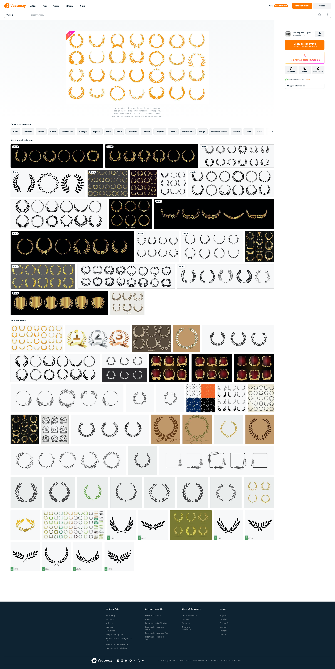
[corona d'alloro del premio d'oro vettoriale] (214, 214)
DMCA (148, 619)
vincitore (28, 131)
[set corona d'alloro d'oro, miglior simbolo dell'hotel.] (59, 303)
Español (223, 619)
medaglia (83, 131)
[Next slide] (270, 131)
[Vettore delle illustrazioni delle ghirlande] (191, 525)
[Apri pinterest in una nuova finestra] (131, 661)
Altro (222, 634)
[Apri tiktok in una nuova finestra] (135, 661)
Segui (319, 35)
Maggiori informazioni (296, 86)
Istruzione (110, 630)
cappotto (160, 131)
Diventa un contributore (187, 628)
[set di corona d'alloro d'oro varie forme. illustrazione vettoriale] (108, 183)
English (223, 615)
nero (108, 131)
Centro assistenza (189, 615)
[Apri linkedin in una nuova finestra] (126, 661)
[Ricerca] (319, 14)
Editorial (69, 6)
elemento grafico (219, 131)
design (202, 131)
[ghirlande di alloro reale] (127, 303)
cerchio (146, 131)
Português (224, 623)
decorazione (187, 131)
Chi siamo (186, 623)
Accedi (322, 5)
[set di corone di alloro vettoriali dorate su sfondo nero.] (151, 156)
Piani (271, 5)
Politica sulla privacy (214, 660)
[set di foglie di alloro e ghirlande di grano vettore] (225, 276)
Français (223, 630)
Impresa (109, 627)
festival (236, 131)
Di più (82, 6)
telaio (248, 131)
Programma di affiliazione (156, 623)
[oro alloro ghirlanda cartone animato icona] (25, 525)
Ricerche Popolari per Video (154, 638)
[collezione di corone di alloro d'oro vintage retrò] (143, 183)
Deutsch (223, 627)
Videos (56, 6)
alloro (15, 131)
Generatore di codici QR (116, 648)
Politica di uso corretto (233, 660)
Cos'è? (307, 80)
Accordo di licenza (153, 615)
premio (41, 131)
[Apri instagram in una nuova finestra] (122, 661)
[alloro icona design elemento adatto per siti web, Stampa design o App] (212, 246)
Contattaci (186, 619)
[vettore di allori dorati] (57, 156)
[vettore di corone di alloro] (126, 276)
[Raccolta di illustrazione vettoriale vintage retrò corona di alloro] (259, 246)
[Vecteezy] (15, 5)
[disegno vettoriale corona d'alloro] (172, 183)
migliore (96, 131)
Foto (45, 6)
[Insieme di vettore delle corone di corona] (151, 338)
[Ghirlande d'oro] (130, 214)
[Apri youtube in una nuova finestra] (143, 661)
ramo (119, 131)
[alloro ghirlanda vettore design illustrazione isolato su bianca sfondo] (157, 246)
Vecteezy (110, 619)
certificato (132, 131)
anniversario (67, 131)
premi (53, 131)
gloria (259, 131)
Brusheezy (110, 615)
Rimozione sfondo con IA (117, 644)
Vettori (33, 6)
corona (173, 131)
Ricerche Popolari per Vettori (154, 628)
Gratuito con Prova (305, 45)
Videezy (109, 623)
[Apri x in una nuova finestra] (139, 661)
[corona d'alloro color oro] (43, 276)
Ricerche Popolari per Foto (156, 633)
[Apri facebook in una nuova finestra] (118, 661)
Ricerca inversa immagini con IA (119, 639)
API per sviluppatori (114, 634)
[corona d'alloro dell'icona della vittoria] (237, 156)
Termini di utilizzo (197, 660)
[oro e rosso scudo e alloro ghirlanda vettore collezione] (169, 368)
